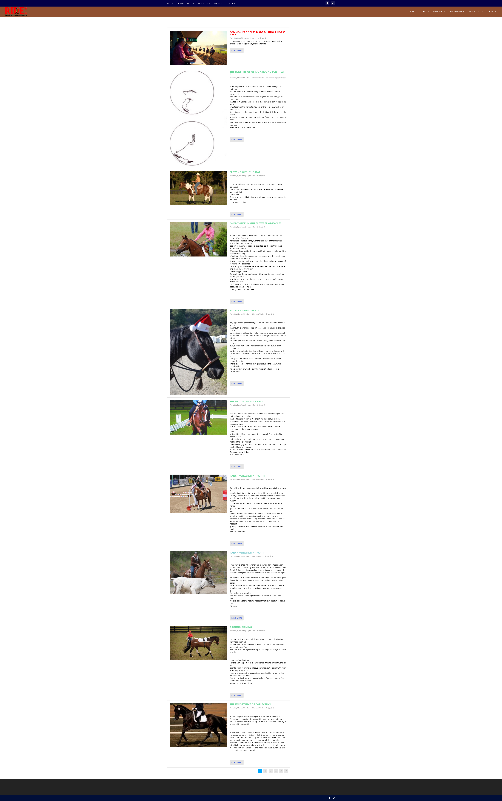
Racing (254, 38)
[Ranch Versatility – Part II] (198, 494)
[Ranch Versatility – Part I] (198, 572)
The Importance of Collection (250, 704)
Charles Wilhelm (243, 78)
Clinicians (438, 12)
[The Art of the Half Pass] (198, 417)
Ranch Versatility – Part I (247, 552)
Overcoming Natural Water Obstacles (255, 223)
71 (281, 770)
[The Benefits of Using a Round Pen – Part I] (198, 118)
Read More (236, 50)
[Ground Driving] (198, 643)
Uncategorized (270, 78)
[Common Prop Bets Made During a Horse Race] (198, 48)
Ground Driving (241, 627)
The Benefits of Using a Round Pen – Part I (258, 73)
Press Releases (475, 12)
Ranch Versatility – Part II (247, 475)
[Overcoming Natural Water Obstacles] (198, 239)
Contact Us (183, 3)
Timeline (230, 3)
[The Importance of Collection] (198, 725)
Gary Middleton (243, 38)
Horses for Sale (201, 3)
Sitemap (217, 3)
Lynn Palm (241, 176)
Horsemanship (455, 12)
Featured (423, 12)
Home (170, 3)
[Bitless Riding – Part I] (198, 352)
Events (491, 12)
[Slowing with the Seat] (198, 188)
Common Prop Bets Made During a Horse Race (257, 33)
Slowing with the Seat (245, 172)
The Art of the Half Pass (246, 401)
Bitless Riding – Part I (244, 310)
